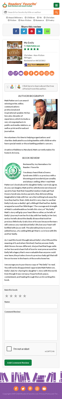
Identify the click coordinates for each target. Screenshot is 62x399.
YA (40, 17)
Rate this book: (11, 290)
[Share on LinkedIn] (39, 31)
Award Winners (15, 17)
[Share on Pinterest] (31, 31)
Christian (50, 17)
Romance (40, 20)
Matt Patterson (33, 46)
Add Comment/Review (18, 362)
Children (31, 17)
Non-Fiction (26, 20)
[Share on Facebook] (16, 31)
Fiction (13, 20)
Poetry (51, 20)
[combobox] (31, 12)
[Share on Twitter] (24, 31)
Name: (7, 302)
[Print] (47, 31)
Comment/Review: (12, 312)
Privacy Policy (45, 394)
